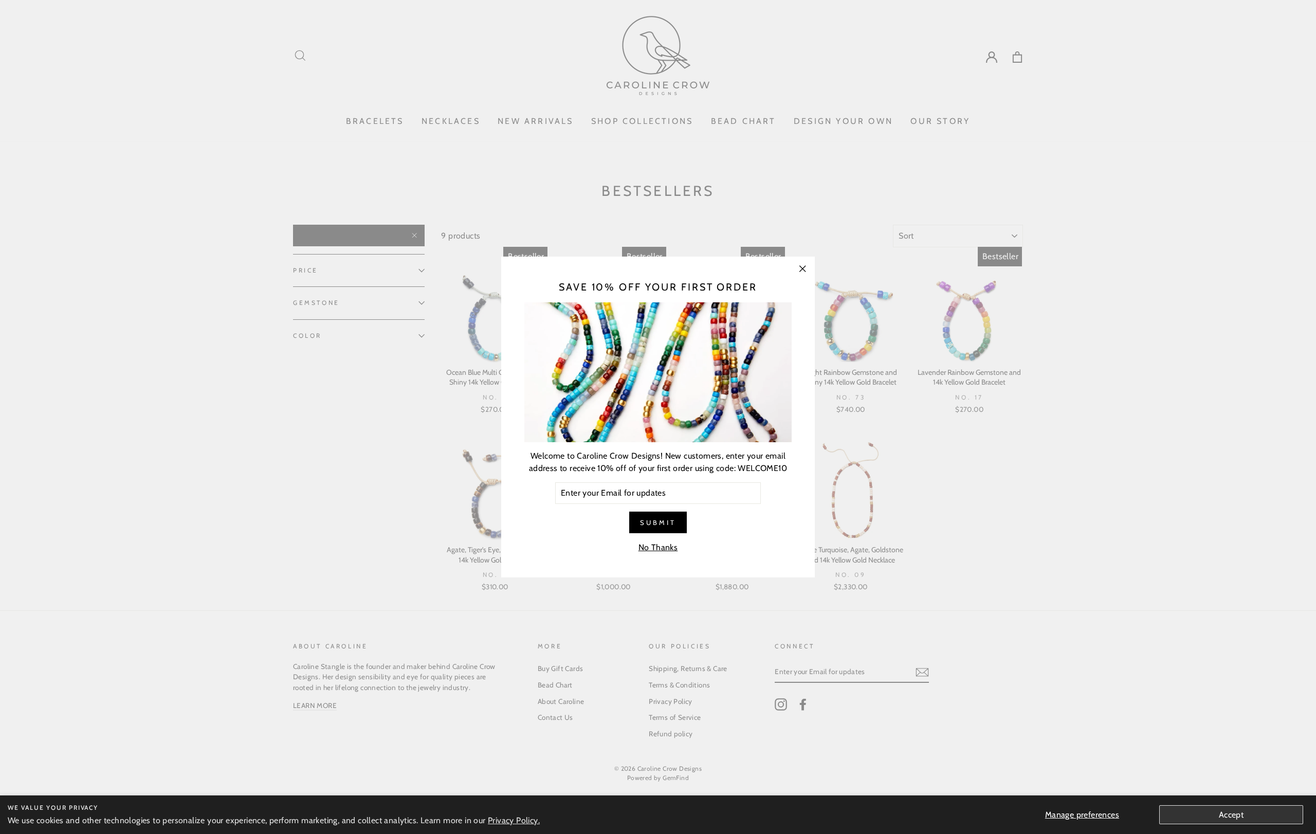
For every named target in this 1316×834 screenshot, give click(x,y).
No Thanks (658, 547)
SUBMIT (657, 522)
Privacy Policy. (514, 820)
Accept (1231, 815)
